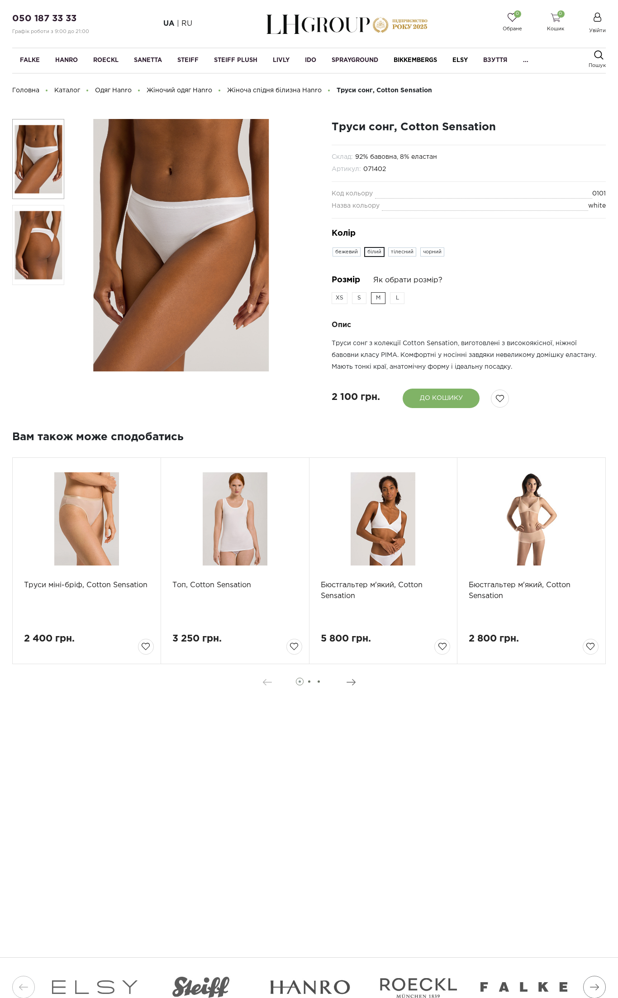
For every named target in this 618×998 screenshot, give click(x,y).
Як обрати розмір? (407, 280)
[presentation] (267, 682)
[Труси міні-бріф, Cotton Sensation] (86, 518)
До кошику (441, 398)
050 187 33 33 (44, 18)
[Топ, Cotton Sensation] (235, 518)
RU (186, 23)
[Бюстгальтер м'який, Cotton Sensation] (383, 518)
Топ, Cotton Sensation (211, 585)
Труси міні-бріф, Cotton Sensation (85, 585)
